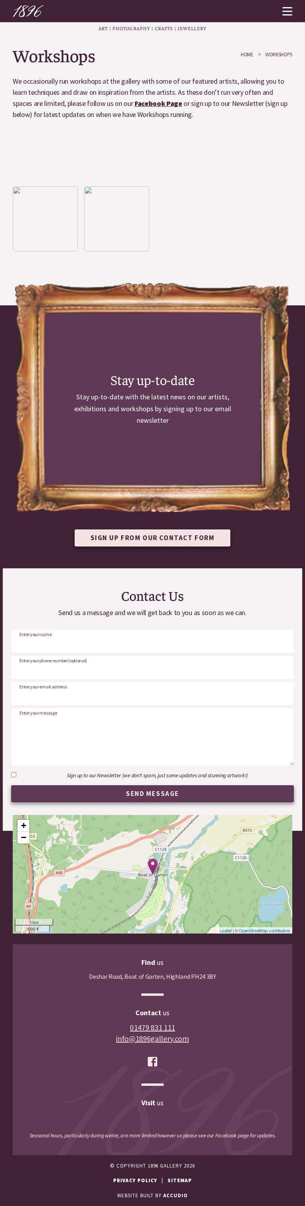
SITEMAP (180, 1180)
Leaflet (226, 930)
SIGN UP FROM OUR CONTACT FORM (153, 537)
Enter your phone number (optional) (53, 660)
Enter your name (35, 634)
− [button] (23, 837)
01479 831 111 (152, 1027)
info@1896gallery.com (152, 1038)
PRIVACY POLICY (135, 1180)
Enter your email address (43, 687)
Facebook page (232, 1135)
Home (247, 54)
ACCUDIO (175, 1195)
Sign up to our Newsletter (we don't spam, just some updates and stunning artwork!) (157, 775)
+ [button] (23, 825)
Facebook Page (158, 103)
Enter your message (38, 713)
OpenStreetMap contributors (264, 930)
